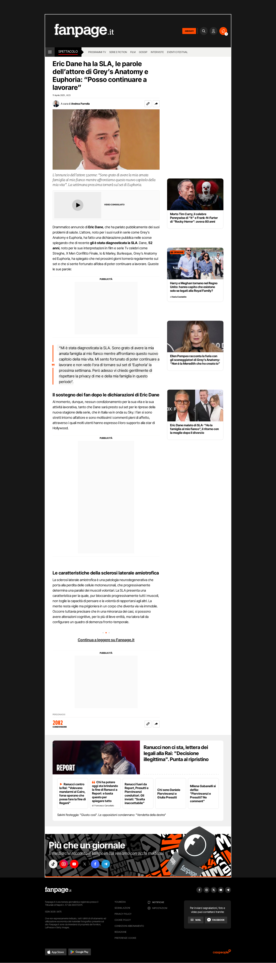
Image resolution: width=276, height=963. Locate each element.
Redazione (121, 931)
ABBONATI (189, 31)
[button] (156, 103)
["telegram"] (105, 864)
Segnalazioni (122, 907)
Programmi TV (97, 52)
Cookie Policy (123, 919)
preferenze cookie (125, 938)
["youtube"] (74, 864)
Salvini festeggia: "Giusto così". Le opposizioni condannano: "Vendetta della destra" (111, 815)
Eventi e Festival (177, 52)
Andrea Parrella (80, 103)
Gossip (143, 52)
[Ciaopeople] (222, 953)
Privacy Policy (123, 913)
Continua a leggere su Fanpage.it (106, 640)
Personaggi (59, 715)
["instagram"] (63, 864)
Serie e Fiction (118, 52)
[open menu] (50, 52)
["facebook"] (95, 864)
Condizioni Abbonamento (129, 925)
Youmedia (120, 901)
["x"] (84, 864)
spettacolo (68, 51)
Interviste (157, 52)
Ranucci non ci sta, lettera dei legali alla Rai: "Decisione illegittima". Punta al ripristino (176, 753)
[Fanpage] (58, 890)
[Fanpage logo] (79, 30)
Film (133, 52)
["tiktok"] (53, 864)
